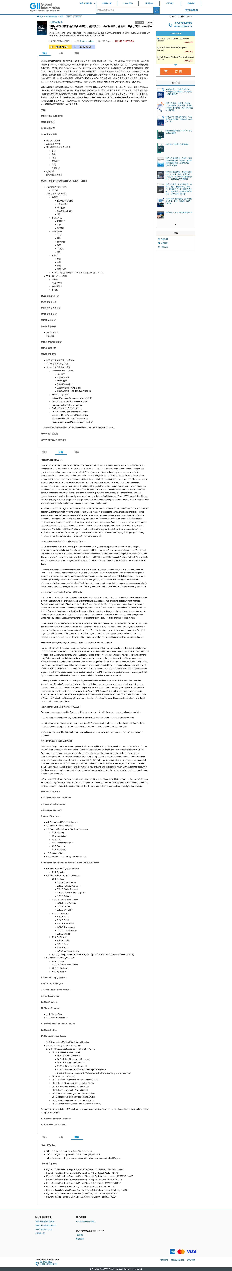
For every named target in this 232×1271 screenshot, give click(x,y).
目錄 (60, 53)
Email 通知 (128, 3)
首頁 (41, 17)
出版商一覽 (107, 3)
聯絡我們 (191, 3)
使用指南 (149, 3)
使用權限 (164, 243)
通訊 (61, 17)
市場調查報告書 (51, 17)
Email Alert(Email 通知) (86, 1221)
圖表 (76, 53)
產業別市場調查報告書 (44, 1221)
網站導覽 (191, 1260)
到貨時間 (164, 239)
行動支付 (78, 16)
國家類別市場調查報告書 (45, 1225)
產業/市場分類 (86, 3)
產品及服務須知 (177, 1260)
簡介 (44, 452)
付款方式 (164, 247)
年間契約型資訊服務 (43, 1229)
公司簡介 (170, 3)
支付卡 (69, 16)
